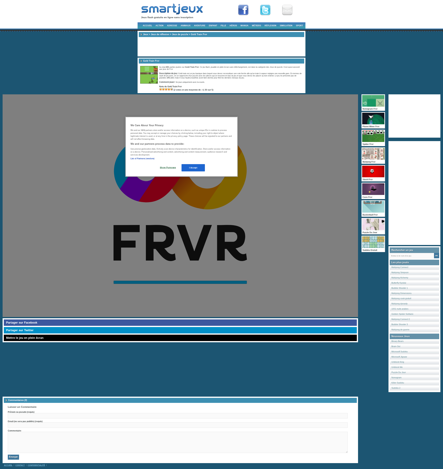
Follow (265, 10)
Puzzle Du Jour (398, 372)
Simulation (286, 25)
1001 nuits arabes (399, 309)
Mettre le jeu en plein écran (24, 338)
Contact (20, 465)
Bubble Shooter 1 (399, 288)
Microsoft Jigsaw (399, 357)
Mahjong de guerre (400, 329)
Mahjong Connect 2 (400, 319)
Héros (233, 25)
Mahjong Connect (399, 267)
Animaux (186, 25)
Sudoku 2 (395, 388)
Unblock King (397, 362)
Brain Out (395, 346)
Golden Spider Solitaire (402, 314)
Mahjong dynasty (399, 303)
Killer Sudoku (397, 383)
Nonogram (396, 377)
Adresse (172, 25)
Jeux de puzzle (180, 34)
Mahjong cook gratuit (401, 298)
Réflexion (270, 25)
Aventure (199, 25)
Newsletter (287, 10)
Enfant (213, 25)
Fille (223, 25)
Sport (299, 25)
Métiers (256, 25)
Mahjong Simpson (400, 272)
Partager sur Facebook (21, 322)
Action (160, 25)
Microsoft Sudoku (399, 351)
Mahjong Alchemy (399, 277)
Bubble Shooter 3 (399, 324)
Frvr (171, 69)
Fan (243, 10)
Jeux (145, 34)
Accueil (147, 25)
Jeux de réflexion (160, 34)
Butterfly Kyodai (398, 283)
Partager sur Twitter (20, 330)
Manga (244, 25)
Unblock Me (397, 367)
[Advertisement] (221, 47)
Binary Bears (397, 341)
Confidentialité (36, 465)
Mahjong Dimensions (401, 293)
